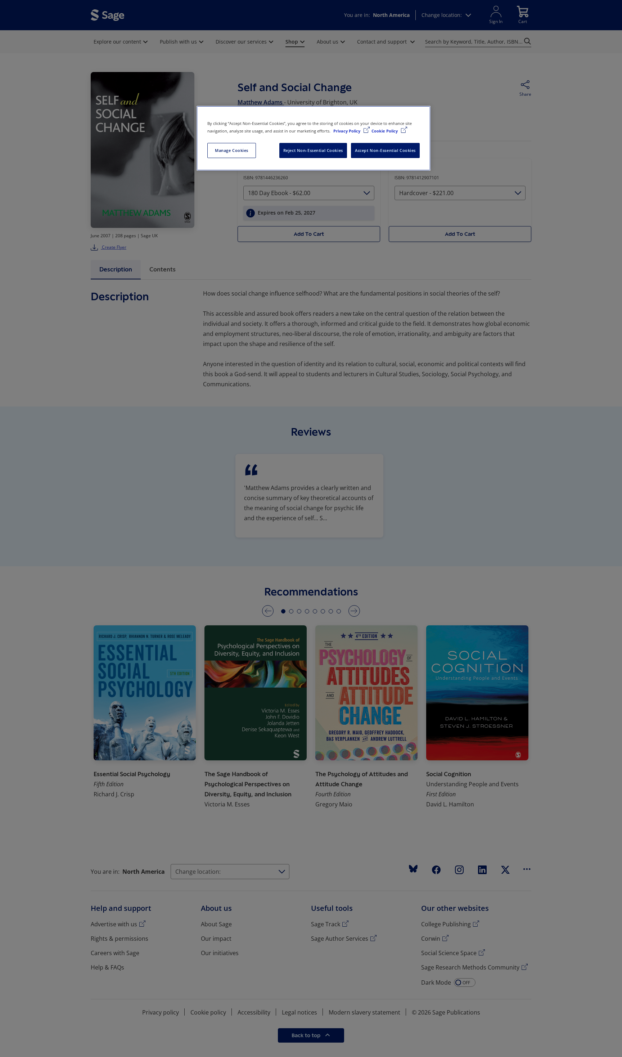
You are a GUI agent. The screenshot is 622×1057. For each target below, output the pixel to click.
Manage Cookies (231, 150)
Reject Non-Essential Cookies (313, 150)
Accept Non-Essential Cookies (385, 150)
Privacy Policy (347, 131)
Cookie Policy (385, 131)
